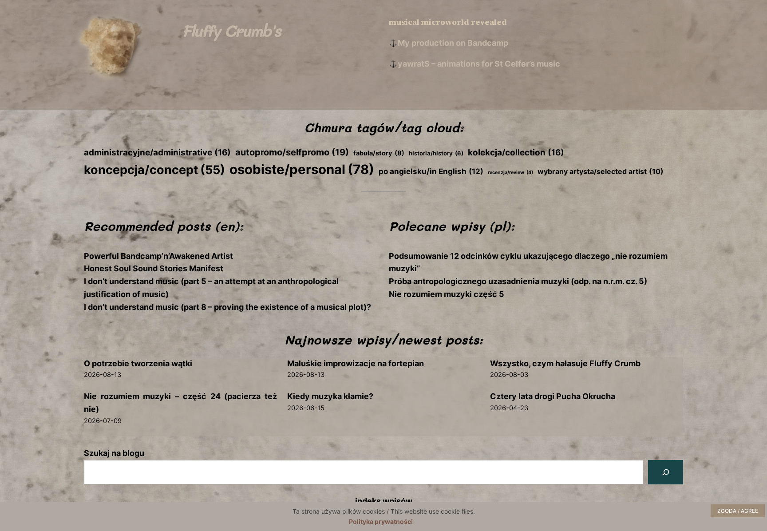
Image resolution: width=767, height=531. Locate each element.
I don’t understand (119, 307)
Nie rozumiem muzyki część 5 (446, 294)
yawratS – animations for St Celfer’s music (479, 63)
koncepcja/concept (154, 169)
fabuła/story (378, 153)
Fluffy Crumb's (231, 30)
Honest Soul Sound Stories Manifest (153, 268)
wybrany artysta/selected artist (601, 171)
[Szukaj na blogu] (665, 472)
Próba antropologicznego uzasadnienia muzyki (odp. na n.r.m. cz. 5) (518, 281)
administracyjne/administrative (157, 152)
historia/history (436, 153)
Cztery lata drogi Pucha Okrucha (552, 396)
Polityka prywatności (381, 521)
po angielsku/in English (431, 171)
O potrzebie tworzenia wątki (138, 363)
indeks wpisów (383, 501)
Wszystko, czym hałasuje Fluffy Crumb (565, 363)
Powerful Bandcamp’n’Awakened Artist (158, 256)
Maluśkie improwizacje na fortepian (355, 363)
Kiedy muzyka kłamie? (330, 396)
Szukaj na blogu (114, 453)
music (167, 307)
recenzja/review (510, 172)
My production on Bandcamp (453, 43)
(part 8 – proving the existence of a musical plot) (273, 307)
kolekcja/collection (516, 152)
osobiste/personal (301, 169)
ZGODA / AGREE (737, 510)
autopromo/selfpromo (292, 152)
